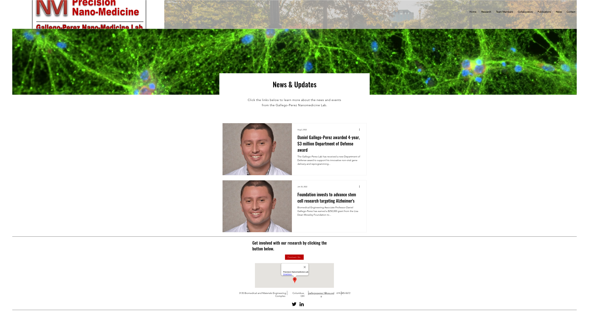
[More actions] (360, 129)
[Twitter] (294, 304)
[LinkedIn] (302, 304)
